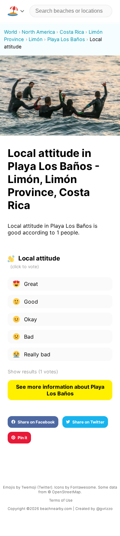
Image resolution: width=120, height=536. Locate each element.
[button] (16, 11)
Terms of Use (61, 500)
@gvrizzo (104, 508)
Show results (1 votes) (33, 371)
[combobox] (70, 11)
